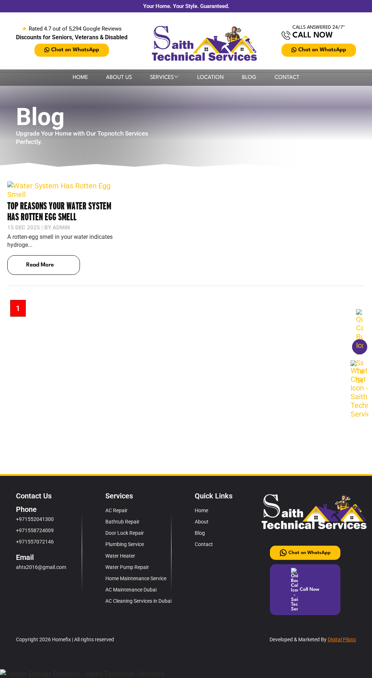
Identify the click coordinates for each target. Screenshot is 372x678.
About (202, 522)
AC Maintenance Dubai (131, 590)
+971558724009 (35, 530)
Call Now (312, 35)
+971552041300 (35, 519)
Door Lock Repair (124, 533)
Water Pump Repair (127, 567)
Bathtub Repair (122, 522)
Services (162, 77)
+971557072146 (35, 542)
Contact (287, 77)
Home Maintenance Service (135, 578)
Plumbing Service (124, 544)
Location (210, 77)
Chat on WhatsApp (75, 50)
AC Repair (116, 510)
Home (80, 77)
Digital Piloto (342, 639)
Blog (249, 77)
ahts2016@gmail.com (41, 567)
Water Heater (120, 556)
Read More (40, 265)
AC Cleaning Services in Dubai (138, 601)
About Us (119, 77)
